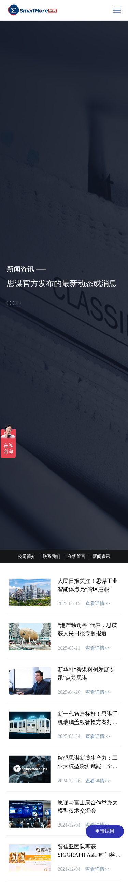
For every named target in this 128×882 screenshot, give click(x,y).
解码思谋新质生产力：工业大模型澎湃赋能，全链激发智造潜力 (88, 766)
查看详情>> (97, 603)
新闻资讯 (101, 556)
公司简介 (26, 556)
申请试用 (104, 831)
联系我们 (51, 556)
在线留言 (76, 556)
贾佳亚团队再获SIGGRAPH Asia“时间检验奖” (89, 855)
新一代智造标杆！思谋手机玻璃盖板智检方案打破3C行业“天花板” (88, 722)
